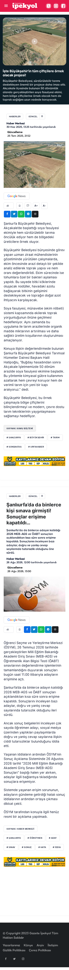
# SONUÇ (27, 847)
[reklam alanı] (34, 461)
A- (44, 205)
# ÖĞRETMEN (35, 838)
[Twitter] (14, 959)
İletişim (53, 945)
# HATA (42, 847)
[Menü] (6, 6)
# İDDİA (57, 847)
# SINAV (11, 847)
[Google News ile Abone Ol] (16, 196)
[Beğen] (9, 205)
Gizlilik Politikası (14, 950)
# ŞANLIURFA (14, 838)
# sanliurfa (14, 438)
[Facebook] (6, 959)
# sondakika (14, 447)
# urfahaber (36, 447)
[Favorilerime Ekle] (19, 205)
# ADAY (53, 838)
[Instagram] (23, 959)
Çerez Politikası (40, 950)
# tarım (55, 438)
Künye (28, 945)
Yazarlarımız (11, 945)
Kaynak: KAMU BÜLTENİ (20, 428)
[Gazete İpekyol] (24, 5)
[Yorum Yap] (28, 205)
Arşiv (40, 945)
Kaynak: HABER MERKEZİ (20, 829)
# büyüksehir (36, 438)
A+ (36, 205)
